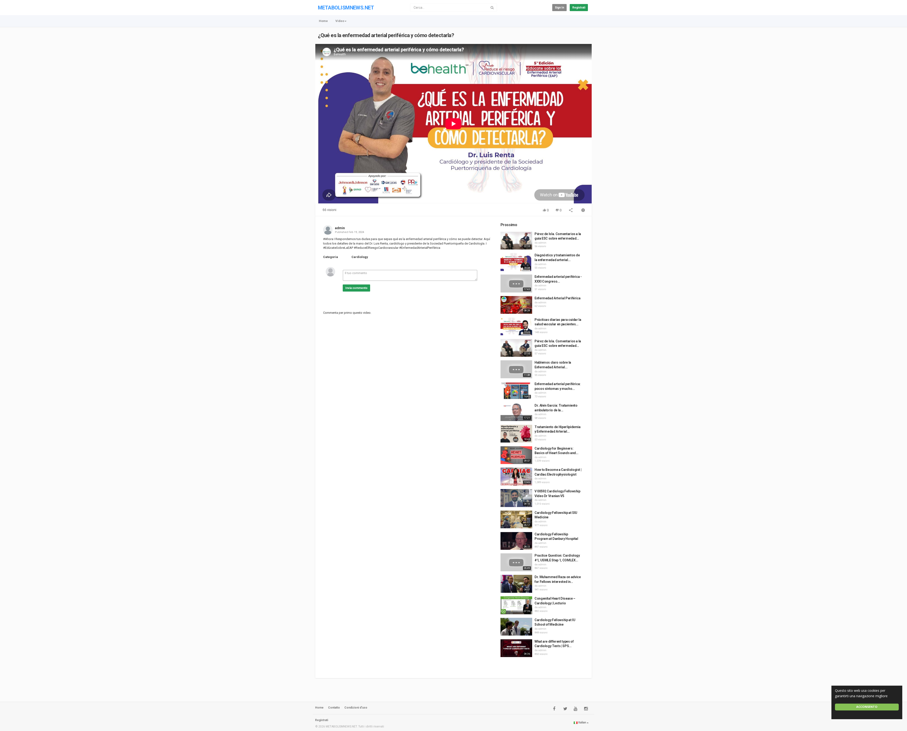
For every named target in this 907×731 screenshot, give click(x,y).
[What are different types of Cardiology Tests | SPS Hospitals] (516, 648)
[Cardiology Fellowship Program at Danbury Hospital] (516, 541)
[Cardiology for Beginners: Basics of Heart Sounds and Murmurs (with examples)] (516, 455)
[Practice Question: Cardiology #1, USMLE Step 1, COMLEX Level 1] (516, 562)
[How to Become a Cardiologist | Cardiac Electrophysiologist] (516, 477)
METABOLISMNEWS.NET (346, 8)
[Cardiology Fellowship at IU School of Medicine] (516, 627)
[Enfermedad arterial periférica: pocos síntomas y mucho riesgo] (516, 391)
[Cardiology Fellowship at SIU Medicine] (516, 520)
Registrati (578, 7)
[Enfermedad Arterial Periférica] (516, 305)
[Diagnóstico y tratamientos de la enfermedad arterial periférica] (516, 262)
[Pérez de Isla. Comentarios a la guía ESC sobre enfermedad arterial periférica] (516, 241)
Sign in (559, 7)
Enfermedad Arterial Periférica (558, 298)
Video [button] (339, 21)
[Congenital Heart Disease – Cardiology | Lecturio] (516, 605)
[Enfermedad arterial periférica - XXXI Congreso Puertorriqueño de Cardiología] (516, 283)
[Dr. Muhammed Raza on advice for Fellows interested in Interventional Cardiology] (516, 584)
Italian (582, 722)
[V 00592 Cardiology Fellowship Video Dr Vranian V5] (516, 498)
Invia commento (356, 288)
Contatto (334, 707)
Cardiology (359, 257)
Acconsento (866, 707)
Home (323, 21)
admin (340, 228)
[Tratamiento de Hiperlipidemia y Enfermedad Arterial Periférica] (516, 434)
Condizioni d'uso (355, 707)
